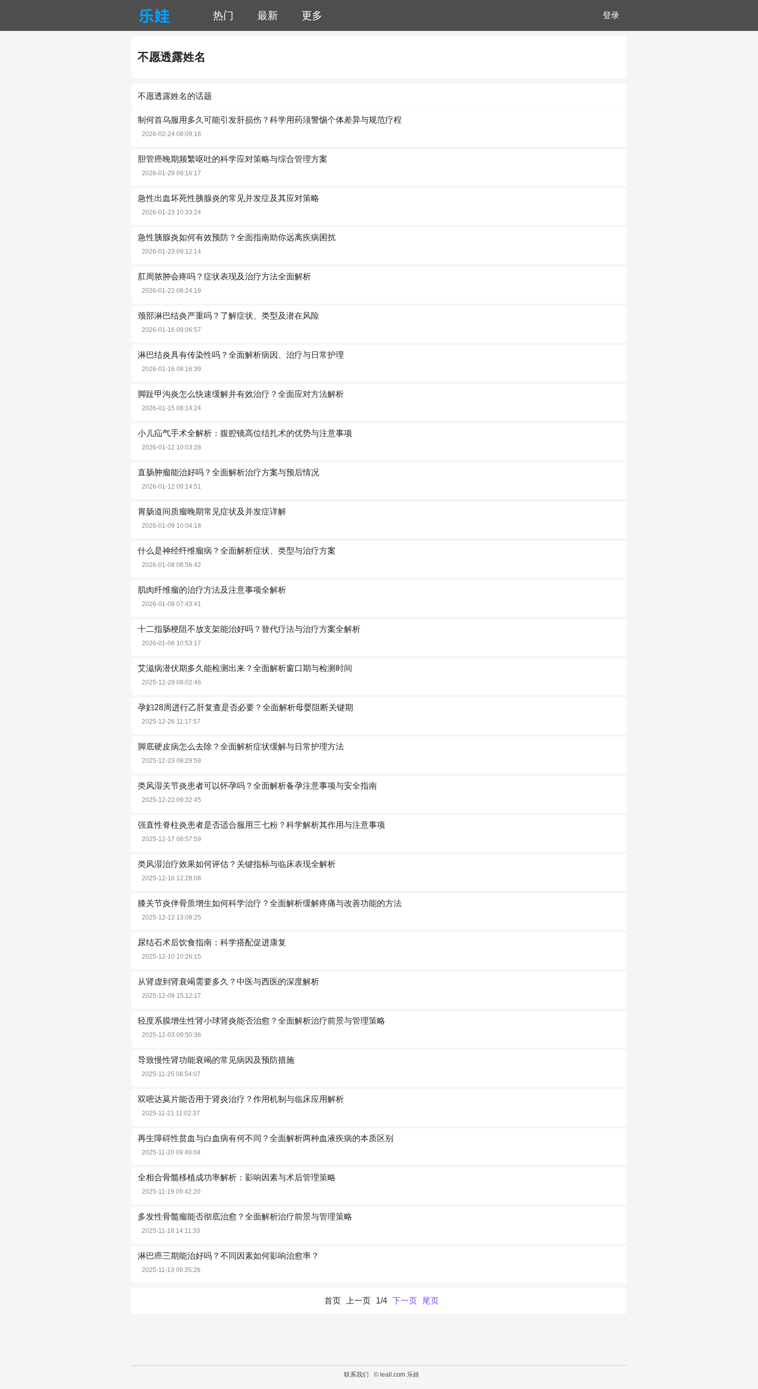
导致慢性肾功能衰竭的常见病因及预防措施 (216, 1060)
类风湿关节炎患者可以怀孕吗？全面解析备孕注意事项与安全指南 (257, 785)
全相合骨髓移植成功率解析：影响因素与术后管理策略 (237, 1177)
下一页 (404, 1300)
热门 (223, 15)
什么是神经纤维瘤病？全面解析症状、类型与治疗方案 (237, 550)
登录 (611, 15)
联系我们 (356, 1374)
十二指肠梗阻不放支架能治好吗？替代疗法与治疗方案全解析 (249, 629)
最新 (267, 15)
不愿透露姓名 (172, 57)
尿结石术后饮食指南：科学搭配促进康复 (212, 942)
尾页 (430, 1300)
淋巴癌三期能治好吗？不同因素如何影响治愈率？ (228, 1255)
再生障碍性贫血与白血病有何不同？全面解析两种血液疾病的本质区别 (265, 1138)
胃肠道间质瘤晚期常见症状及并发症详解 (212, 511)
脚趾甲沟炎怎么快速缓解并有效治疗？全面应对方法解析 (241, 394)
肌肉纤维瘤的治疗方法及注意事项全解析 (212, 589)
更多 (312, 15)
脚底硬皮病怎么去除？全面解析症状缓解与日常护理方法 (241, 746)
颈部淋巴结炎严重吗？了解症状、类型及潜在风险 (228, 315)
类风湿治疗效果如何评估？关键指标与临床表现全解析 (237, 864)
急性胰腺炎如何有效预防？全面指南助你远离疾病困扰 (237, 237)
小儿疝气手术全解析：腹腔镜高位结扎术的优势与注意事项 (245, 433)
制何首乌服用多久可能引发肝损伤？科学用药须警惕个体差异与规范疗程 (270, 119)
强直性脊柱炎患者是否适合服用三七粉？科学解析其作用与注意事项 (261, 825)
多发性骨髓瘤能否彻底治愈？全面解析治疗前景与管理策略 (245, 1216)
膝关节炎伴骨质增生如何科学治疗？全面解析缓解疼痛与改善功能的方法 (270, 903)
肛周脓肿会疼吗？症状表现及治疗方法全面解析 (224, 276)
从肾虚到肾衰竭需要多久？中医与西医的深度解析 (228, 981)
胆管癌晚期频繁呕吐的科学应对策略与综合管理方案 (232, 159)
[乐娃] (154, 15)
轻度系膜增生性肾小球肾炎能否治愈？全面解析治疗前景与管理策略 (261, 1020)
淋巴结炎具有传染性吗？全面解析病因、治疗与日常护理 (241, 354)
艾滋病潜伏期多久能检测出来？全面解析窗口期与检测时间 (245, 668)
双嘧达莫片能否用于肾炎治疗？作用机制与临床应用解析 (241, 1099)
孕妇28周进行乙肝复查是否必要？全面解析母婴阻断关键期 (245, 707)
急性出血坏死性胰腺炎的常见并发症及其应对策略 (228, 198)
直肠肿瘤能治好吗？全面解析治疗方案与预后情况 (228, 472)
